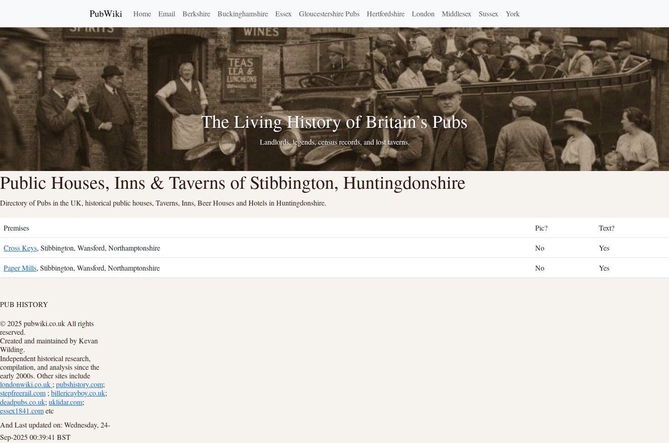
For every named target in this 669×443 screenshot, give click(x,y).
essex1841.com (22, 410)
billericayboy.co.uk (78, 393)
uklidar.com (65, 402)
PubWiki (106, 13)
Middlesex (456, 13)
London (423, 13)
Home (142, 13)
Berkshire (196, 13)
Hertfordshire (386, 13)
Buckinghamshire (243, 13)
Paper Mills (20, 267)
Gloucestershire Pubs (329, 13)
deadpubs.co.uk (22, 402)
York (513, 13)
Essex (283, 13)
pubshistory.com (79, 384)
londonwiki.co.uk (26, 384)
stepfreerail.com (23, 393)
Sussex (488, 13)
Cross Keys (20, 247)
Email (166, 13)
